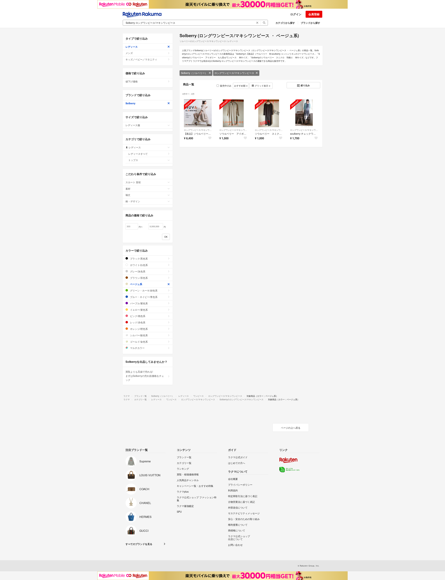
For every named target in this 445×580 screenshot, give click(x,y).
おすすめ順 (240, 85)
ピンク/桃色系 (137, 316)
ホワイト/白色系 (138, 265)
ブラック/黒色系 (138, 258)
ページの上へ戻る (290, 427)
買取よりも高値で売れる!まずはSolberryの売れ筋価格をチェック (145, 376)
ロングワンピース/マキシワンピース (234, 73)
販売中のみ (225, 85)
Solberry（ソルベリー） (194, 73)
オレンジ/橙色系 (138, 329)
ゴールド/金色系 (138, 341)
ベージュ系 (135, 284)
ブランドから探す (310, 22)
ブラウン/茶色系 (138, 278)
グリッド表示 (261, 85)
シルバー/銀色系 (138, 335)
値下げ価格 (132, 81)
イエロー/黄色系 (138, 309)
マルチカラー (137, 348)
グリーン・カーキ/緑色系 (143, 290)
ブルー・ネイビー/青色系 (143, 297)
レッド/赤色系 (137, 322)
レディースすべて (138, 153)
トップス (133, 160)
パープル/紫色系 (138, 303)
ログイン (295, 14)
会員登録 (313, 14)
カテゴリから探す (285, 22)
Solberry (130, 103)
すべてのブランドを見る (139, 544)
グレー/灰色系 (137, 271)
